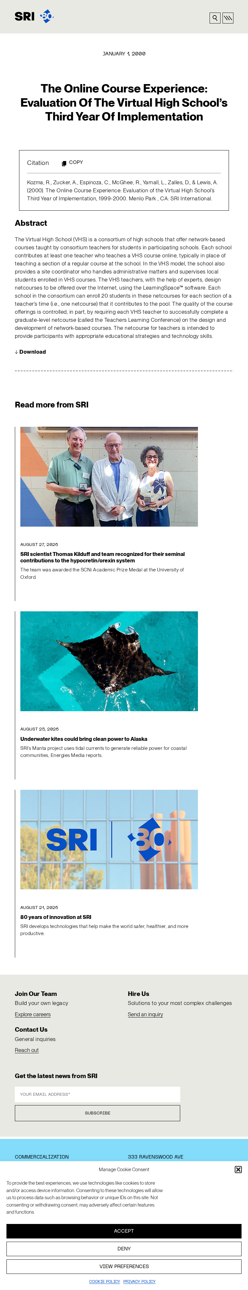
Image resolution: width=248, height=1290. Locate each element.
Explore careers (33, 1014)
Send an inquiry (145, 1014)
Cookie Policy (104, 1282)
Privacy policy (139, 1282)
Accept (124, 1231)
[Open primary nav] (228, 18)
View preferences (124, 1267)
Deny (124, 1249)
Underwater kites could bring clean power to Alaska (83, 739)
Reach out (27, 1050)
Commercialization (42, 1157)
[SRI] (34, 16)
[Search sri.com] (215, 18)
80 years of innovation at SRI (55, 917)
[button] (238, 1169)
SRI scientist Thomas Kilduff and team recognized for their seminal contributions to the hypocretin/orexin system (102, 557)
